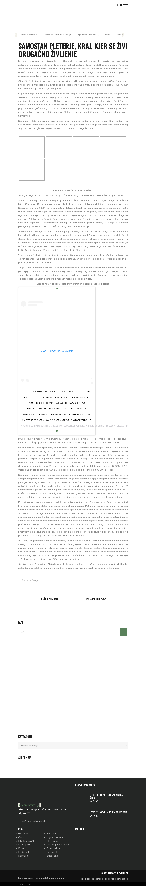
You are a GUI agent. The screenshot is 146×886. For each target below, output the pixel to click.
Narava (119, 34)
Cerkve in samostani (29, 34)
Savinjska (24, 844)
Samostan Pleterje (30, 580)
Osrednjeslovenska (58, 844)
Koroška (23, 855)
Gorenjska (24, 833)
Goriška (23, 837)
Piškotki (122, 878)
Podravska (24, 852)
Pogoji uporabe (87, 878)
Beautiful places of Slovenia (57, 426)
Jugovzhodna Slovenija (87, 34)
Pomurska (24, 848)
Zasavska (52, 855)
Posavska (52, 833)
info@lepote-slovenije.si (32, 821)
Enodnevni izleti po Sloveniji (57, 34)
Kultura (106, 34)
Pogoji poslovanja (107, 878)
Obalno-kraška (27, 840)
